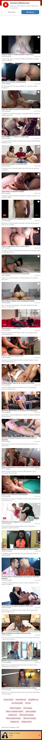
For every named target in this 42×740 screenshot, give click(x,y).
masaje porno (27, 722)
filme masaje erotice (13, 718)
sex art (27, 703)
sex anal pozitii (17, 703)
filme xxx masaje (30, 718)
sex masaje (28, 708)
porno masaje (31, 711)
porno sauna (8, 699)
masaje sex (13, 715)
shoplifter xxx (33, 699)
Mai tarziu (11, 12)
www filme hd (21, 699)
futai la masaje (15, 708)
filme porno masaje (26, 715)
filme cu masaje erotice (14, 711)
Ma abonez (30, 12)
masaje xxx (15, 722)
